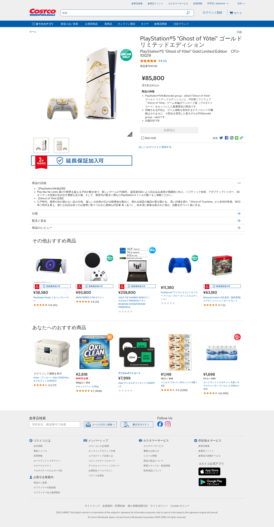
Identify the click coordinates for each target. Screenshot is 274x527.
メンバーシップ (98, 440)
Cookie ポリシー (180, 505)
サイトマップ (92, 505)
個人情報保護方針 (138, 505)
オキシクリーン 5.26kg (87, 386)
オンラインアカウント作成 (101, 450)
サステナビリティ (42, 465)
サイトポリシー (159, 505)
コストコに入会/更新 (98, 446)
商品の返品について (153, 460)
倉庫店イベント (206, 450)
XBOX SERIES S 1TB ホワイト (90, 297)
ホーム (32, 31)
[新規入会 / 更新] (78, 23)
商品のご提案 (40, 482)
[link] (221, 138)
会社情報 (38, 446)
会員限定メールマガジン (100, 470)
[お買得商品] (98, 23)
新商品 (108, 23)
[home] (43, 12)
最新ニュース (40, 450)
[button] (190, 13)
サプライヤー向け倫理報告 (47, 492)
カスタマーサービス (156, 440)
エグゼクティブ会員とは (100, 455)
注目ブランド (181, 23)
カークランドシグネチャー (47, 460)
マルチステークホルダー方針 (48, 470)
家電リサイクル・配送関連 (157, 465)
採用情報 (38, 455)
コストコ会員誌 (96, 475)
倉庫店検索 (37, 418)
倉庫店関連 (160, 23)
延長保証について (152, 470)
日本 (240, 3)
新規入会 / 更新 (69, 23)
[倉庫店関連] (167, 23)
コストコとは (42, 440)
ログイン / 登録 (212, 12)
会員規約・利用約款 (113, 505)
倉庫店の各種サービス (209, 455)
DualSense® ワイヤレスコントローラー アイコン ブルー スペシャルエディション (179, 295)
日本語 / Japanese (216, 3)
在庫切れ (169, 130)
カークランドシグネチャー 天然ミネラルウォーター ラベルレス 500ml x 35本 (221, 385)
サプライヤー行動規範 (45, 487)
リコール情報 (150, 455)
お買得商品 (91, 23)
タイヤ (145, 23)
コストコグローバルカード (101, 460)
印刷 (239, 32)
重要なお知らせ (151, 450)
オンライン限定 (126, 23)
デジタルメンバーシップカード (104, 465)
